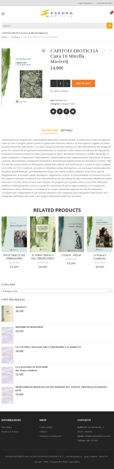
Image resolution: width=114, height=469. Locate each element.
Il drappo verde (67, 103)
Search (110, 26)
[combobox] (57, 291)
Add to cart (83, 83)
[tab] (49, 130)
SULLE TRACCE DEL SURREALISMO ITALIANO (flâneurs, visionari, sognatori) (14, 257)
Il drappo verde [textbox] (56, 291)
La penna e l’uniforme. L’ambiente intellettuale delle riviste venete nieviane (100, 257)
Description (49, 130)
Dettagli (66, 130)
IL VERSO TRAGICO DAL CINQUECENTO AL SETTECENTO (42, 257)
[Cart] (111, 13)
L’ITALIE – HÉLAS (71, 255)
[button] (59, 91)
